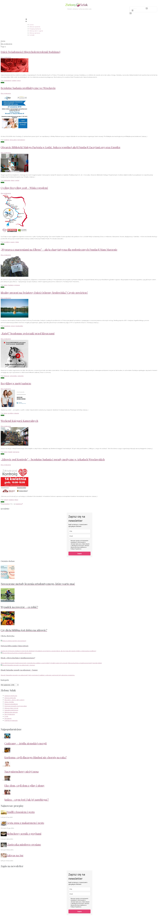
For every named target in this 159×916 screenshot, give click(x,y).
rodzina (14, 80)
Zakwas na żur (15, 855)
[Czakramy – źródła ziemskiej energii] (7, 738)
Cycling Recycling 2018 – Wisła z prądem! (24, 187)
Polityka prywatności (11, 720)
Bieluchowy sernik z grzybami (24, 833)
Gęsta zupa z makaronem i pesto (25, 822)
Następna (18, 504)
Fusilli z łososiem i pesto (21, 812)
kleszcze (6, 376)
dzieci (13, 180)
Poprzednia (5, 504)
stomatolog (21, 140)
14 (14, 504)
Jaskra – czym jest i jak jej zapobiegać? (26, 799)
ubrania (16, 413)
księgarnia (16, 452)
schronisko (13, 376)
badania (6, 140)
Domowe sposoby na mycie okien (15, 706)
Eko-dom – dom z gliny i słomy (14, 700)
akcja (5, 413)
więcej (2, 82)
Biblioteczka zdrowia (11, 712)
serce (19, 80)
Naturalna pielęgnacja (11, 710)
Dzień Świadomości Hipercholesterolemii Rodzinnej (30, 52)
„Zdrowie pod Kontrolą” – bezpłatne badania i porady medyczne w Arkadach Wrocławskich (53, 459)
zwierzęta (20, 376)
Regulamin (8, 718)
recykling (7, 242)
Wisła (17, 242)
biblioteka (7, 180)
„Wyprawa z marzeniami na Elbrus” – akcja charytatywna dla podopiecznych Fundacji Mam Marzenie (59, 249)
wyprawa (17, 285)
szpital (17, 180)
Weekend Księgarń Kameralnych (19, 420)
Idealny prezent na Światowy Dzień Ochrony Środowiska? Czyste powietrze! (44, 292)
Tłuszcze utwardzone (11, 704)
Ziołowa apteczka (10, 698)
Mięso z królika (9, 702)
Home (3, 41)
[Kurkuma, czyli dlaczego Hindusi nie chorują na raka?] (7, 752)
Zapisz (79, 553)
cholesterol (7, 80)
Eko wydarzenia (6, 44)
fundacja (11, 285)
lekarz (16, 499)
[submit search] (146, 8)
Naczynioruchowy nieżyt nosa (21, 771)
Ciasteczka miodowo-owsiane (24, 844)
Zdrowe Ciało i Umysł (11, 708)
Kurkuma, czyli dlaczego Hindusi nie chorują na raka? (35, 757)
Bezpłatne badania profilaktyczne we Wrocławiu (28, 88)
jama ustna (13, 140)
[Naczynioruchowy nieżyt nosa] (7, 766)
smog (13, 326)
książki (10, 452)
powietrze (7, 326)
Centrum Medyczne (10, 695)
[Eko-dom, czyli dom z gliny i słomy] (7, 780)
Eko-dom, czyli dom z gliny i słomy (24, 785)
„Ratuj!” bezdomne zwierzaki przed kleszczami (27, 333)
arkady (6, 499)
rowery (12, 242)
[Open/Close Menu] (79, 20)
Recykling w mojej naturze (16, 383)
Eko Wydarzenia (9, 714)
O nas (6, 716)
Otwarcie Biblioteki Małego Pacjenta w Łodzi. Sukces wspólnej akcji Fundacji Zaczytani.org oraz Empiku (60, 147)
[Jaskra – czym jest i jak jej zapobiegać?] (7, 794)
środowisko (19, 326)
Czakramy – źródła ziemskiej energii (25, 743)
